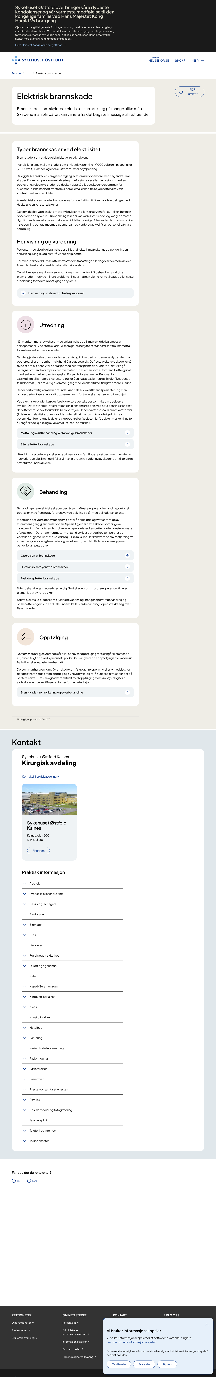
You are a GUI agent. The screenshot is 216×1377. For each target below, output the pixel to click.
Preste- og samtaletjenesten (49, 1089)
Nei (34, 1181)
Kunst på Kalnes (40, 1017)
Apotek (35, 883)
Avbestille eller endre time (47, 893)
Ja (18, 1181)
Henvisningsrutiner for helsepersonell (56, 293)
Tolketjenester (39, 1141)
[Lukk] (207, 1324)
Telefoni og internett (43, 1130)
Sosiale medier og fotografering (51, 1110)
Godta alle (119, 1364)
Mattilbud (36, 1027)
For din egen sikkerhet (44, 955)
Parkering (36, 1038)
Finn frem (38, 850)
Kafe (33, 976)
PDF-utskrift (193, 92)
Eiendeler (36, 945)
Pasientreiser (38, 1068)
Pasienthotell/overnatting (47, 1048)
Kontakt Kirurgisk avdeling (39, 776)
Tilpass (167, 1364)
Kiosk (33, 1007)
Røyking (35, 1099)
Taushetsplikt (38, 1120)
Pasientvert (37, 1079)
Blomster (36, 924)
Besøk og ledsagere (43, 904)
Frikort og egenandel (43, 966)
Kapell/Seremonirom (44, 986)
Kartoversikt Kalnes (42, 996)
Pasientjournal (39, 1058)
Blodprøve (37, 914)
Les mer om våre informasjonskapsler (131, 1342)
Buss (33, 935)
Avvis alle (144, 1364)
